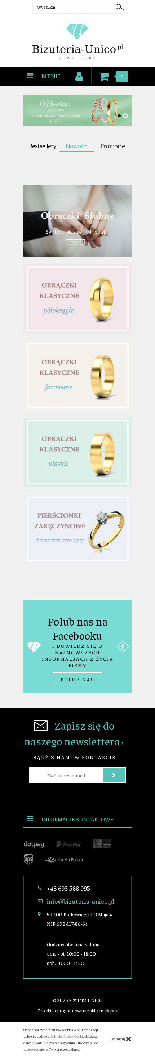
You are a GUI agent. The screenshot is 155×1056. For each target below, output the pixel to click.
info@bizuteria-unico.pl (80, 901)
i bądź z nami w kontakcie (74, 739)
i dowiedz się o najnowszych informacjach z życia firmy (78, 648)
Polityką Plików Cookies (68, 1036)
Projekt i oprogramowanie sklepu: (77, 1010)
